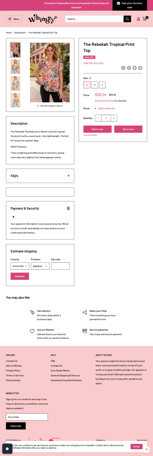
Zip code (55, 259)
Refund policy (13, 380)
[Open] (7, 449)
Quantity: (88, 118)
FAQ (53, 360)
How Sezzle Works (60, 370)
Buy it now (128, 129)
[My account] (138, 19)
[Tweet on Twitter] (135, 67)
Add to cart (97, 129)
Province (35, 259)
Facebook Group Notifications (66, 380)
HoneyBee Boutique (93, 63)
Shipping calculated (104, 100)
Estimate (20, 276)
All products (20, 32)
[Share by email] (140, 67)
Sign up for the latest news (132, 5)
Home (9, 32)
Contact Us (11, 360)
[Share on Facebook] (123, 67)
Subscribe (15, 425)
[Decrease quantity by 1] (98, 118)
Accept (136, 446)
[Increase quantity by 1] (114, 118)
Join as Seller (90, 134)
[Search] (127, 19)
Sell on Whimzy (14, 365)
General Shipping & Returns (65, 375)
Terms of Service (15, 375)
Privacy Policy (13, 370)
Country (15, 259)
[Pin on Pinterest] (129, 67)
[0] (144, 19)
